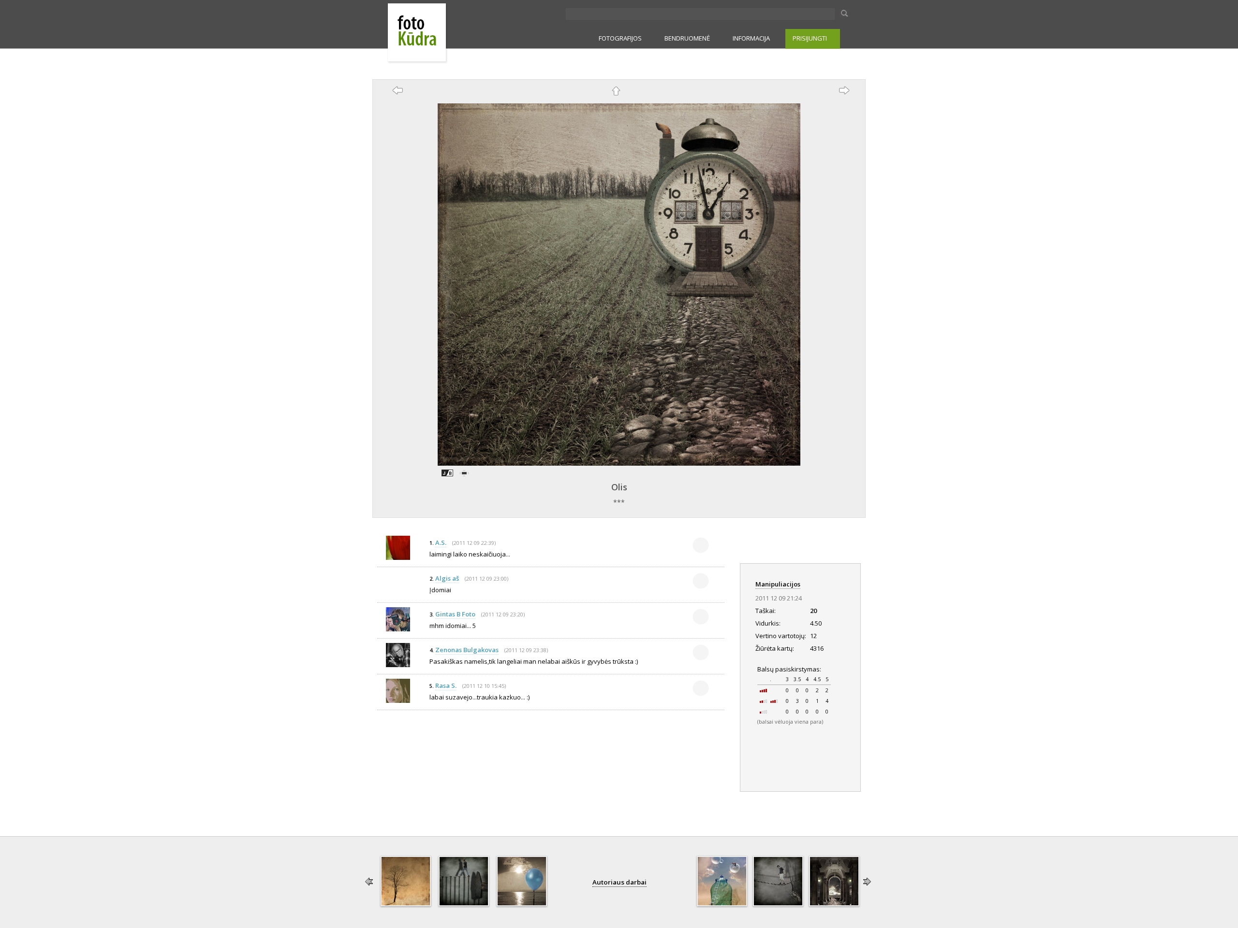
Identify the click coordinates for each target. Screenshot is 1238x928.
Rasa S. (446, 685)
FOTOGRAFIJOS (620, 38)
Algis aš (447, 578)
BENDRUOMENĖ (687, 38)
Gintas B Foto (455, 614)
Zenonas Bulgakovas (467, 649)
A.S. (440, 542)
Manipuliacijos (777, 584)
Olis (619, 487)
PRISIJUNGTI (810, 38)
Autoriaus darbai (619, 882)
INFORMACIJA (751, 38)
